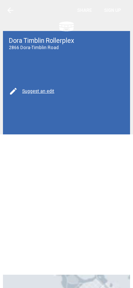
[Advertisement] (66, 203)
